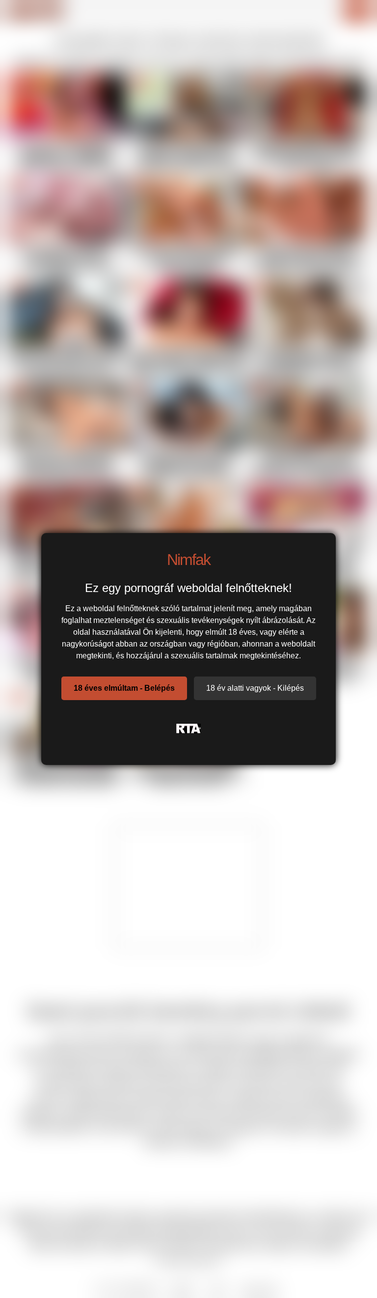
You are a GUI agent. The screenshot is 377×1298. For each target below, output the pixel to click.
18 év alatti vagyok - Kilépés (255, 688)
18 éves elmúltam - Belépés (124, 688)
